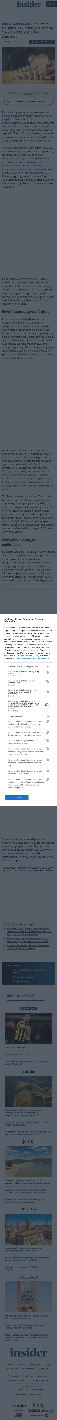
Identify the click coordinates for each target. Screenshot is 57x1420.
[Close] (51, 619)
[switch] (47, 672)
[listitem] (28, 666)
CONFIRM (17, 798)
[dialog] (28, 710)
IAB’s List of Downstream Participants (31, 658)
